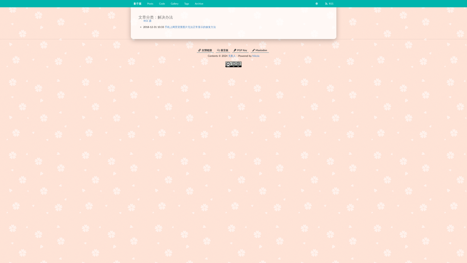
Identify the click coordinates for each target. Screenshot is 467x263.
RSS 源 (147, 20)
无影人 (232, 55)
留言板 (224, 50)
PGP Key (242, 50)
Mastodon (261, 50)
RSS (331, 3)
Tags (186, 3)
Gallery (174, 3)
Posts (150, 3)
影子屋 (137, 3)
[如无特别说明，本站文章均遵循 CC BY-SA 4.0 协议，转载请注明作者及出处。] (233, 63)
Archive (199, 3)
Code (162, 3)
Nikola (255, 55)
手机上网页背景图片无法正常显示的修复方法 (190, 26)
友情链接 (207, 50)
